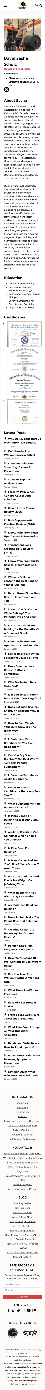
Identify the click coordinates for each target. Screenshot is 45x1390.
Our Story (22, 1107)
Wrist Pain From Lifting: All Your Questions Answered (22, 1031)
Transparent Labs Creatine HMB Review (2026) (18, 548)
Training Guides (22, 1203)
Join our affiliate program (22, 1125)
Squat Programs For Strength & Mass (22, 1178)
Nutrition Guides (22, 1212)
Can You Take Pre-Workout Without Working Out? (22, 978)
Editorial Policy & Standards (22, 1252)
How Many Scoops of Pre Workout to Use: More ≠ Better (22, 961)
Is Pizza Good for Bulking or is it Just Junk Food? (21, 819)
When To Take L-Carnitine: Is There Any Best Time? (22, 791)
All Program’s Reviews (22, 1139)
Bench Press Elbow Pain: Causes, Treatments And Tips (22, 597)
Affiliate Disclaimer (22, 1134)
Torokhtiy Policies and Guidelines (22, 1121)
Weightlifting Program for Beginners (22, 1169)
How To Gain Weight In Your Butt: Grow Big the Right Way (21, 727)
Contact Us (22, 1112)
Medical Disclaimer (22, 1130)
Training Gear (22, 1208)
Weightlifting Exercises (23, 1221)
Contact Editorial (22, 1257)
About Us (22, 1103)
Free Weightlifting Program (22, 1162)
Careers (22, 1116)
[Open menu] (5, 5)
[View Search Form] (40, 5)
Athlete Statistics (22, 1226)
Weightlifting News (22, 1217)
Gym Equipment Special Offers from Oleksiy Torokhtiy (22, 1237)
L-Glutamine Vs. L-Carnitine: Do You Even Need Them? (19, 743)
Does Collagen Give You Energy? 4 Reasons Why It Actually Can (21, 710)
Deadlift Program (22, 1184)
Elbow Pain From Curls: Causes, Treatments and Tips (21, 564)
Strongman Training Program (22, 1189)
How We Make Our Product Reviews (22, 1245)
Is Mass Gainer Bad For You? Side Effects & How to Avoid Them (22, 864)
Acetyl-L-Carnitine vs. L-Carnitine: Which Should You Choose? (22, 836)
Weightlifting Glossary (22, 1230)
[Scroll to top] (40, 1378)
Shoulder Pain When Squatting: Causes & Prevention (19, 467)
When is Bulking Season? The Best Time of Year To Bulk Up (21, 581)
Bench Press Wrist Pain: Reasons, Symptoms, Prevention (22, 1059)
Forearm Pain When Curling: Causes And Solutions (19, 495)
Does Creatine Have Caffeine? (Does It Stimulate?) (19, 670)
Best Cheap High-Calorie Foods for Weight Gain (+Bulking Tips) (22, 880)
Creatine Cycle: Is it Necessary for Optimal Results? (19, 933)
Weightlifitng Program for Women (22, 1158)
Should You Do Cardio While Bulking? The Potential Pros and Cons (20, 613)
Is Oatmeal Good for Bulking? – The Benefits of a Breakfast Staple (21, 629)
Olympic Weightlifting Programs (22, 1153)
